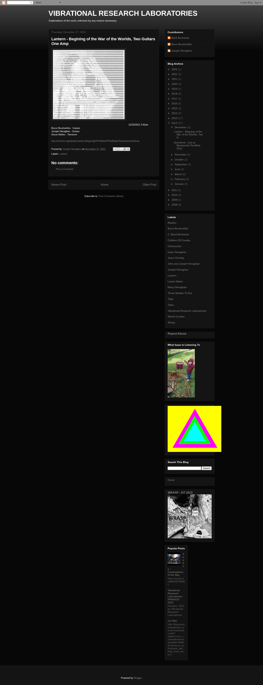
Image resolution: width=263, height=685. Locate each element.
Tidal (170, 299)
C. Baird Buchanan (178, 234)
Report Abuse (177, 333)
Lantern (63, 154)
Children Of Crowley (179, 240)
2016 (175, 103)
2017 (175, 98)
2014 (175, 113)
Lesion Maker (175, 281)
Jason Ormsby (176, 257)
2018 (175, 93)
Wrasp (171, 322)
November (181, 154)
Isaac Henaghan (177, 252)
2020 (175, 84)
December (181, 127)
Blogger (138, 678)
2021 (175, 79)
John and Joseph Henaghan (184, 263)
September (181, 164)
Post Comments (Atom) (111, 196)
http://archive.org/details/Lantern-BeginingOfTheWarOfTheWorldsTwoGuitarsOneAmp (95, 141)
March (178, 174)
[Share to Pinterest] (128, 149)
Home (104, 184)
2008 (175, 204)
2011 (175, 190)
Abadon (172, 222)
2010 (175, 195)
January (179, 183)
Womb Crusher (176, 316)
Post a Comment (64, 169)
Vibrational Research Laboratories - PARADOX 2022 (176, 596)
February (180, 179)
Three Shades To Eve (180, 293)
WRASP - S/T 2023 (180, 492)
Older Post (149, 184)
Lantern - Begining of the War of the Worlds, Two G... (188, 134)
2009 (175, 199)
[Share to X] (121, 149)
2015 (175, 108)
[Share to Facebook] (125, 149)
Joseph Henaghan (181, 50)
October (179, 159)
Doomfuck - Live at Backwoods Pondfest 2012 (187, 145)
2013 (175, 118)
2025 (175, 69)
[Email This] (114, 149)
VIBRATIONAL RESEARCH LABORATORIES (123, 13)
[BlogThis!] (118, 149)
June (178, 169)
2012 (175, 123)
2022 (175, 74)
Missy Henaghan (177, 287)
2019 (175, 88)
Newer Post (58, 184)
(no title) (172, 620)
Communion (174, 246)
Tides (171, 304)
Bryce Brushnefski (181, 44)
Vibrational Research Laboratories (187, 310)
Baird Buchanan (180, 37)
